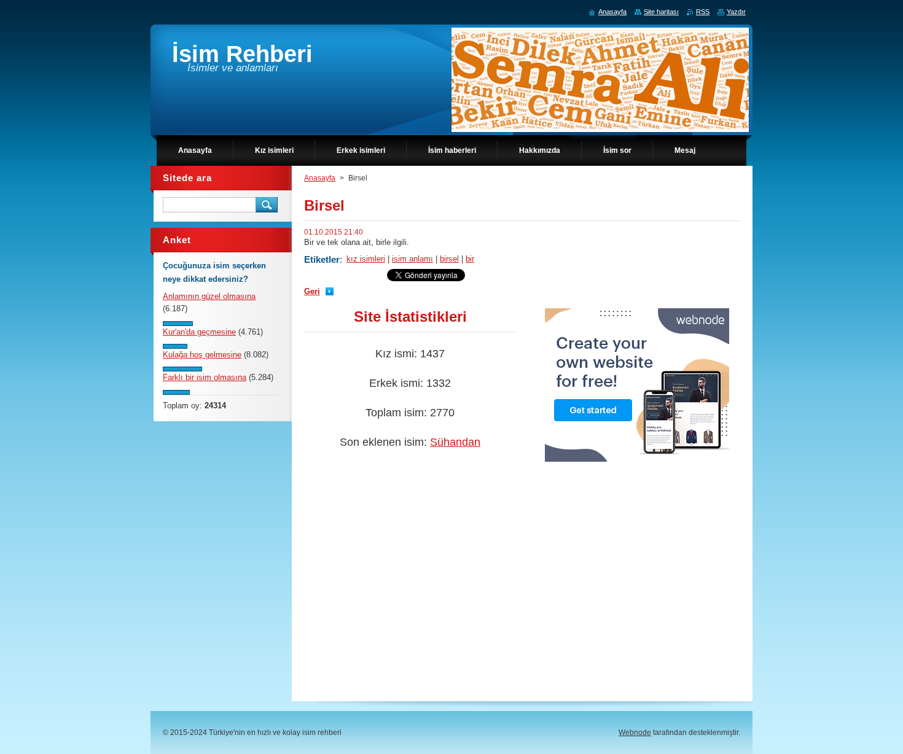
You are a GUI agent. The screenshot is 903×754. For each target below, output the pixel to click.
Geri (312, 291)
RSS (703, 11)
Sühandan (455, 442)
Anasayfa (319, 178)
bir (470, 258)
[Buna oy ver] (178, 323)
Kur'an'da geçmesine (199, 331)
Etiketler (322, 259)
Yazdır (736, 11)
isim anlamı (412, 258)
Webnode (635, 732)
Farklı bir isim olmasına (204, 377)
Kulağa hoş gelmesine (202, 354)
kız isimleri (365, 258)
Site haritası (661, 11)
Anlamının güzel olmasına (209, 296)
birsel (449, 258)
